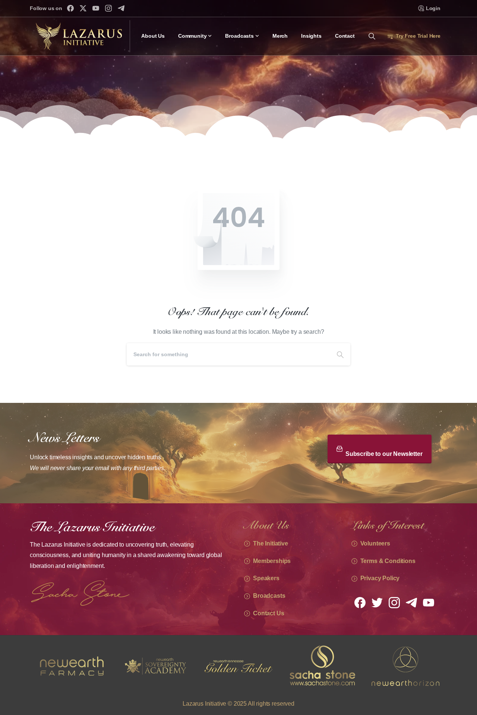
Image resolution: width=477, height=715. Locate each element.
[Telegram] (121, 8)
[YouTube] (95, 8)
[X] (83, 8)
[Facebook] (70, 8)
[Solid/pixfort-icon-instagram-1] (394, 602)
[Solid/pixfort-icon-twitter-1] (377, 602)
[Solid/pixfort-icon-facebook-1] (360, 602)
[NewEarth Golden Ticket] (155, 666)
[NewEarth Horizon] (322, 666)
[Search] (340, 354)
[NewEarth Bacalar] (405, 666)
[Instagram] (108, 8)
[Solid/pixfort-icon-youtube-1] (428, 602)
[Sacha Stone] (238, 666)
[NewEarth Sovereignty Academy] (71, 666)
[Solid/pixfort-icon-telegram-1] (411, 602)
